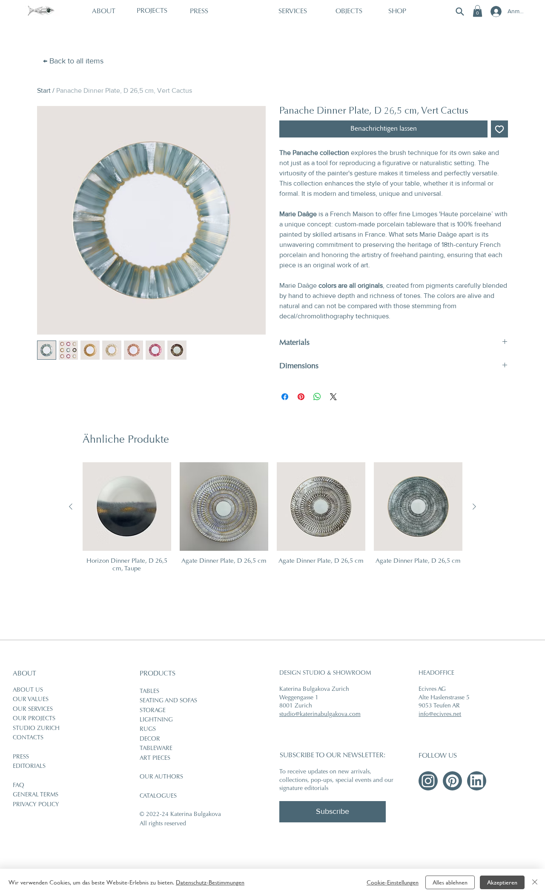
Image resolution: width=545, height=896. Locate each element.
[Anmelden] (495, 11)
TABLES (149, 692)
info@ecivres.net (440, 715)
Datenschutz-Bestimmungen (210, 882)
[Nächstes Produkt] (474, 506)
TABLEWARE (156, 749)
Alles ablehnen (450, 882)
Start (44, 90)
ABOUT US (28, 690)
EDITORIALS (29, 767)
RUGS (148, 730)
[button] (477, 11)
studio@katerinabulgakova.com (320, 715)
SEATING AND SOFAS (168, 701)
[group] (273, 517)
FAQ (18, 786)
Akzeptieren (502, 882)
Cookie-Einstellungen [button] (393, 882)
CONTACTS (28, 738)
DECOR (150, 739)
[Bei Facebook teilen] (285, 397)
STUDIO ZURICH (36, 729)
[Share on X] (333, 397)
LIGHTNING (156, 720)
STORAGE (153, 711)
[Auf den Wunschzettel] (499, 128)
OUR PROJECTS (34, 719)
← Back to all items (73, 61)
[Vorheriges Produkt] (71, 506)
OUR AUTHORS (161, 777)
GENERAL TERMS (35, 795)
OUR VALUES (31, 700)
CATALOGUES (158, 796)
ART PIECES (155, 758)
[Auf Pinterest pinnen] (301, 397)
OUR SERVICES (33, 710)
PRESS (21, 757)
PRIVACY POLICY (36, 805)
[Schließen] (535, 882)
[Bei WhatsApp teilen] (317, 397)
